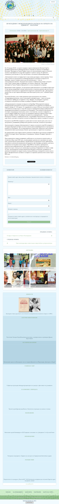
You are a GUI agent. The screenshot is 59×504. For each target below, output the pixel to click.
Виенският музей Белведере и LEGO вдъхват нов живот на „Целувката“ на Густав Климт (29, 432)
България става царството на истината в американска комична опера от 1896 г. (29, 313)
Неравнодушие (29, 436)
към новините (29, 288)
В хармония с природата (29, 389)
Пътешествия (29, 459)
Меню (53, 2)
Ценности (29, 294)
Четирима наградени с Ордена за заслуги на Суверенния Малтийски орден (29, 456)
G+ (29, 15)
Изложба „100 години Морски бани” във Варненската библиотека (43, 268)
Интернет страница (13, 209)
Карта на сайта (48, 492)
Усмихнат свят (30, 366)
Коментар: (11, 181)
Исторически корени (29, 342)
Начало (8, 492)
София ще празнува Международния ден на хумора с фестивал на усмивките (29, 385)
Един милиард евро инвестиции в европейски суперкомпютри (34, 243)
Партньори (37, 492)
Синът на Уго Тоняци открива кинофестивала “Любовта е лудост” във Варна (16, 286)
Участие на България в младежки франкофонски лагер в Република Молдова (17, 268)
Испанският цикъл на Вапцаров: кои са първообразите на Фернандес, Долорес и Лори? (29, 362)
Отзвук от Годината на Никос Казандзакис (19, 235)
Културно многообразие (29, 317)
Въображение (29, 413)
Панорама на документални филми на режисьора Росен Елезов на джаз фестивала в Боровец (43, 286)
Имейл (10, 203)
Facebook (24, 15)
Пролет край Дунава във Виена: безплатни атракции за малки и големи (29, 409)
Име (9, 197)
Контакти (28, 492)
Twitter (33, 15)
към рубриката (29, 484)
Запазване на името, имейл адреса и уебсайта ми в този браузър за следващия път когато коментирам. (28, 217)
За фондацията (18, 492)
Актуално (29, 250)
